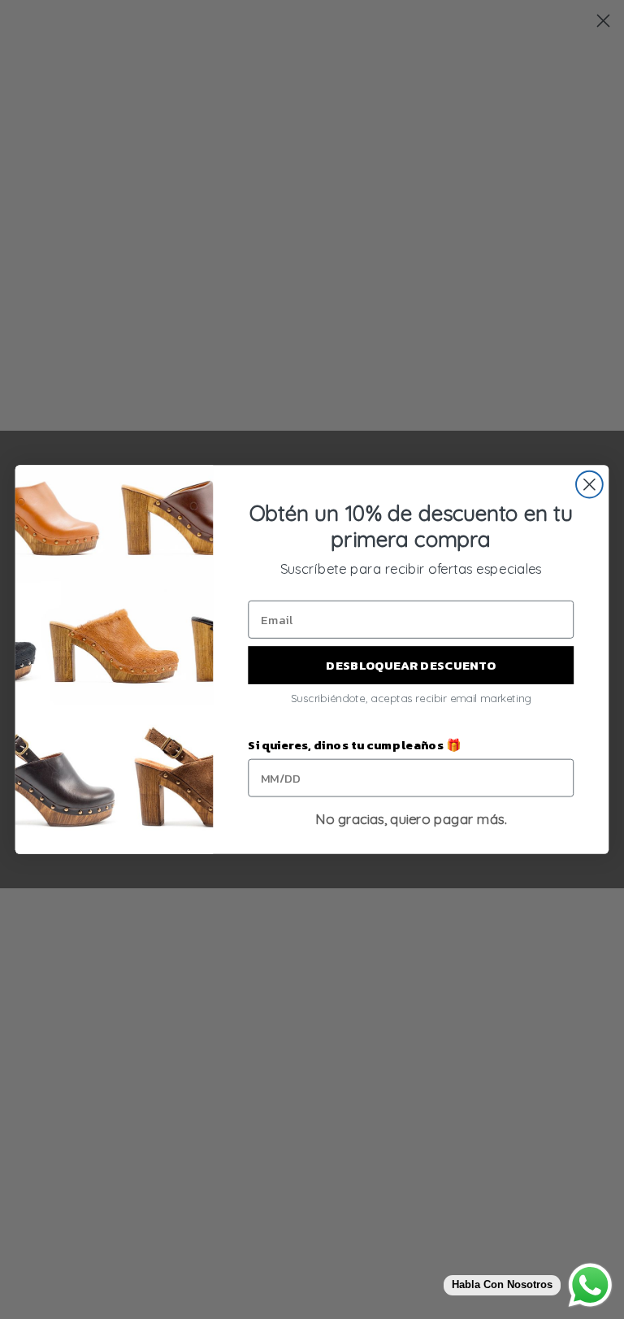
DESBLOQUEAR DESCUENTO (411, 665)
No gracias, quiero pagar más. (411, 819)
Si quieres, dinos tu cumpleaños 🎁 (354, 745)
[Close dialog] (589, 484)
